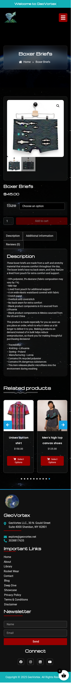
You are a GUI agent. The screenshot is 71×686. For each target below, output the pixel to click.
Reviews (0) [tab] (13, 244)
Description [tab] (13, 235)
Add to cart (41, 221)
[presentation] (7, 425)
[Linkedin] (40, 662)
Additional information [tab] (39, 235)
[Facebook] (21, 662)
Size (11, 205)
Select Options (19, 461)
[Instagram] (31, 662)
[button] (58, 106)
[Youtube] (50, 662)
